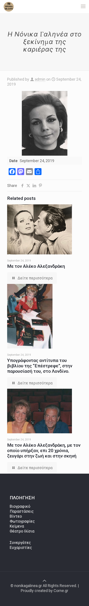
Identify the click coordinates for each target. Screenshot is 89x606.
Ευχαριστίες (21, 547)
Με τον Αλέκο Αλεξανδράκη (36, 266)
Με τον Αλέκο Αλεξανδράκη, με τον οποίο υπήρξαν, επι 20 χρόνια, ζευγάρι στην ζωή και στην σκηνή (43, 451)
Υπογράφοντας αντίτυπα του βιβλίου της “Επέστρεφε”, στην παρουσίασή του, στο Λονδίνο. (39, 366)
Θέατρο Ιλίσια (22, 531)
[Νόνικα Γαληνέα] (8, 6)
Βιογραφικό (20, 506)
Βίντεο (16, 516)
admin (40, 79)
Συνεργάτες (20, 542)
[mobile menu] (83, 6)
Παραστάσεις (22, 511)
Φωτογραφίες (22, 521)
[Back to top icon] (44, 580)
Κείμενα (17, 526)
